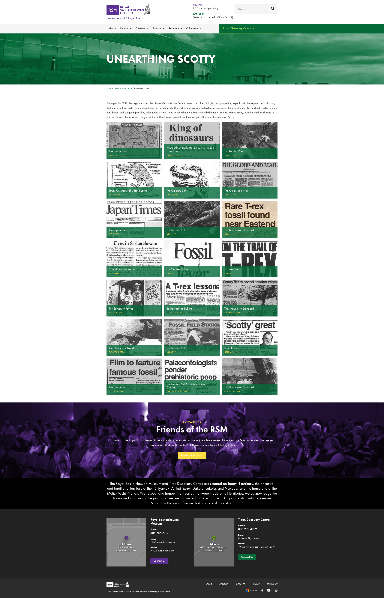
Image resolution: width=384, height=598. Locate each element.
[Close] (256, 246)
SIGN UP (192, 343)
